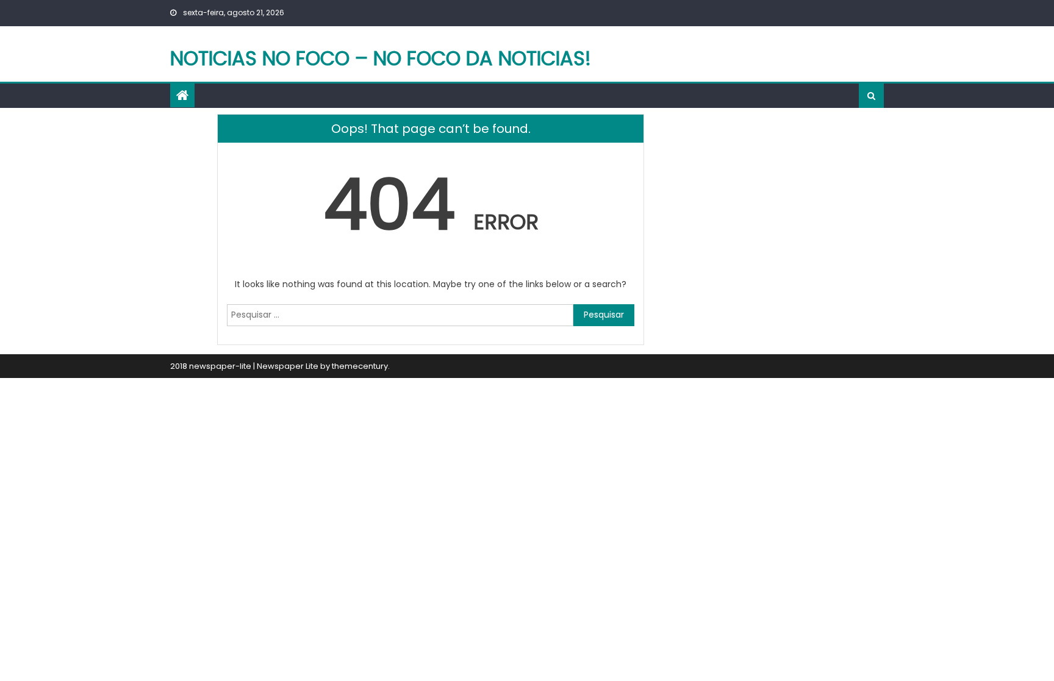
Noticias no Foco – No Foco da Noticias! (380, 58)
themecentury (360, 366)
